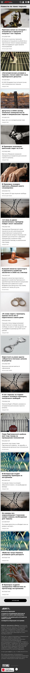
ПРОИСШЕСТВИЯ (7, 48)
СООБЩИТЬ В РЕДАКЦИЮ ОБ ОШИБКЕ (12, 620)
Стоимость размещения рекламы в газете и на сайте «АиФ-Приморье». (13, 614)
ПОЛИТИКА (5, 289)
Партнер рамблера (14, 665)
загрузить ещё (15, 600)
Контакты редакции (8, 611)
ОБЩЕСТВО (5, 86)
